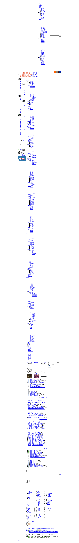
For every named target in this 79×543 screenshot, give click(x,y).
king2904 (39, 510)
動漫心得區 (32, 247)
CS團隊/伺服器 (32, 287)
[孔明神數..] (30, 404)
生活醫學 (29, 186)
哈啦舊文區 (32, 175)
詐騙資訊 (31, 174)
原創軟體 (31, 142)
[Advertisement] (54, 374)
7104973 (39, 503)
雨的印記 (28, 504)
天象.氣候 (31, 217)
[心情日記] (32, 450)
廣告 (40, 12)
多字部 (31, 328)
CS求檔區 (33, 290)
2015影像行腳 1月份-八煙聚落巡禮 (37, 444)
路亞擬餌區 (32, 202)
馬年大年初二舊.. (44, 362)
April (38, 507)
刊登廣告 (42, 13)
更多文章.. (45, 397)
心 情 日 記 (42, 42)
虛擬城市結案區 (32, 341)
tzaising (29, 495)
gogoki (29, 496)
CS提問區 (31, 289)
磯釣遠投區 (32, 201)
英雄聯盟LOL (30, 301)
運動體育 (29, 194)
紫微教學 (31, 104)
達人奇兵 (39, 515)
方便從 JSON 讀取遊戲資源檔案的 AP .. (38, 420)
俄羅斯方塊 (24, 119)
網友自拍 (31, 171)
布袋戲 (29, 241)
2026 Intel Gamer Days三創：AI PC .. (37, 417)
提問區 (31, 299)
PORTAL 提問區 (34, 296)
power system (36, 460)
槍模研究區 (32, 288)
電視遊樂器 (30, 329)
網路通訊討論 (32, 154)
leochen (39, 502)
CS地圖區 (31, 285)
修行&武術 (30, 121)
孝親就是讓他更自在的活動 (38, 455)
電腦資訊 (27, 126)
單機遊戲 (29, 303)
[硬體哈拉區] (30, 400)
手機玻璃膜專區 (32, 335)
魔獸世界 (31, 321)
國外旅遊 (31, 207)
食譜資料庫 (32, 250)
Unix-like (29, 152)
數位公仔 (42, 9)
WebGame (29, 306)
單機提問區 (32, 305)
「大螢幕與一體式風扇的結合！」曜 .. (38, 400)
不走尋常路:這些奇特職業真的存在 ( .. (38, 408)
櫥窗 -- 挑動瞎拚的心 (37, 390)
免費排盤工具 (43, 28)
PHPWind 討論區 (32, 161)
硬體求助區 (32, 129)
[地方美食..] (30, 414)
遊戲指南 (33, 316)
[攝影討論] (29, 433)
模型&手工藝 (30, 269)
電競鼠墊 (31, 339)
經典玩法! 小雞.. (29, 362)
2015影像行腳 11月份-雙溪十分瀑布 (37, 438)
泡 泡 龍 (43, 48)
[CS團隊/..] (29, 406)
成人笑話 (31, 231)
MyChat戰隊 (32, 302)
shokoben (38, 491)
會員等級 (42, 59)
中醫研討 (29, 123)
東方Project (30, 300)
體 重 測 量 (42, 52)
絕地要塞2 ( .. (32, 297)
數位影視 (29, 227)
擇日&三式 (30, 110)
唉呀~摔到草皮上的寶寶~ (38, 386)
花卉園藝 (29, 274)
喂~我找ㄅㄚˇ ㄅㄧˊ (37, 392)
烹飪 (32, 251)
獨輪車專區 (30, 276)
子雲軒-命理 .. (32, 94)
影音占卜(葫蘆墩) (44, 32)
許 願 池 (43, 49)
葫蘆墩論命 (20, 102)
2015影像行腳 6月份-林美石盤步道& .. (38, 441)
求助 (40, 57)
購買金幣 (42, 33)
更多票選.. (45, 448)
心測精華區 (32, 263)
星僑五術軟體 (30, 81)
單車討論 (29, 196)
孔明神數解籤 (32, 100)
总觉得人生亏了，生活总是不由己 (39, 466)
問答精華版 (34, 164)
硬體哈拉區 (32, 128)
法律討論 (31, 183)
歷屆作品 (31, 240)
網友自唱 (31, 170)
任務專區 (33, 314)
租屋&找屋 (30, 345)
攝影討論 (31, 220)
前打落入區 (32, 200)
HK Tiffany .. (32, 120)
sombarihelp (30, 492)
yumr (29, 498)
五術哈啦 (29, 124)
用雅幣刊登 (43, 16)
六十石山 (35, 385)
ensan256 (48, 502)
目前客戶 (42, 18)
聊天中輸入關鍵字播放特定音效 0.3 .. (38, 426)
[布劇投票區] (30, 434)
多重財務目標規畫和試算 (38, 453)
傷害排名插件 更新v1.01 (35, 427)
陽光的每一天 (36, 454)
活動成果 (29, 348)
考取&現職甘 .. (32, 184)
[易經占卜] (29, 405)
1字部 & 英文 (32, 324)
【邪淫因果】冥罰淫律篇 (38, 452)
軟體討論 (29, 144)
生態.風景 (31, 216)
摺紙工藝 (31, 272)
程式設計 (29, 158)
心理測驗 (29, 262)
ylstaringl (28, 511)
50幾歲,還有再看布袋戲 (36, 434)
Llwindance (50, 500)
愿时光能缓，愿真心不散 (38, 465)
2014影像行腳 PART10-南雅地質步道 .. (38, 446)
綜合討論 (31, 145)
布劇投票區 (32, 243)
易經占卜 (29, 106)
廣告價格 (42, 14)
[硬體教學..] (30, 417)
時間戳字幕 (43, 55)
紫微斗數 (29, 103)
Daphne (39, 505)
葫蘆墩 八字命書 (43, 30)
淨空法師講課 (32, 122)
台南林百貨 (36, 395)
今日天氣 (32, 521)
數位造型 (29, 349)
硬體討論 (29, 127)
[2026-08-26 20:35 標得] (22, 144)
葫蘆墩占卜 (20, 105)
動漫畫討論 (30, 245)
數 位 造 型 (42, 40)
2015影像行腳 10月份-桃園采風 (37, 439)
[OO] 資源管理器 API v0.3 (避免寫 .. (37, 423)
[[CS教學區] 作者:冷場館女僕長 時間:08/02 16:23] (43, 376)
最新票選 (29, 358)
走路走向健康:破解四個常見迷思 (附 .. (38, 407)
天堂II (31, 312)
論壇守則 (42, 58)
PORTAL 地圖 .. (34, 295)
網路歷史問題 (34, 155)
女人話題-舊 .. (34, 193)
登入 (40, 3)
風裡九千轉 (49, 508)
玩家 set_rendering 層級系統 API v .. (37, 422)
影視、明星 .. (32, 225)
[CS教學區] (30, 425)
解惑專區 (31, 185)
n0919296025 (39, 498)
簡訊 (40, 19)
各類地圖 (33, 315)
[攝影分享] (32, 379)
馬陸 (34, 463)
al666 (49, 494)
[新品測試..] (30, 402)
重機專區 (31, 267)
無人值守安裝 (32, 146)
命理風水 (27, 80)
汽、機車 (29, 264)
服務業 (31, 180)
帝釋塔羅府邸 (32, 117)
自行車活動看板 (32, 197)
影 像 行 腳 (42, 39)
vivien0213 (29, 515)
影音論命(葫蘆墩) (44, 31)
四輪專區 (31, 265)
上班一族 (29, 176)
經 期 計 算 (42, 51)
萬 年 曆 (43, 50)
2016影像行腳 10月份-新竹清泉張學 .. (38, 433)
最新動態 (29, 355)
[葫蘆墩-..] (29, 413)
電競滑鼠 (31, 337)
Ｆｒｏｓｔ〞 (29, 509)
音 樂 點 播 (42, 53)
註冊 (40, 4)
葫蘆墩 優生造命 (43, 29)
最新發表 (29, 356)
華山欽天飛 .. (34, 98)
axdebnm (28, 506)
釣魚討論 (29, 198)
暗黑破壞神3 (32, 318)
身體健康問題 (34, 405)
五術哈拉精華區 (32, 125)
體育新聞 (31, 195)
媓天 (28, 505)
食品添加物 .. (34, 255)
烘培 (32, 252)
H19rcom (49, 496)
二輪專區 (31, 266)
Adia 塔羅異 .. (32, 118)
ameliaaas (49, 499)
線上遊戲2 (30, 323)
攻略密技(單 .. (32, 304)
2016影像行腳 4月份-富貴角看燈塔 (37, 436)
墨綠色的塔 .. (32, 119)
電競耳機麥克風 (32, 338)
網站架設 (29, 159)
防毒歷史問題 (34, 157)
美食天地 (29, 249)
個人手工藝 (32, 273)
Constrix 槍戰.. (29, 373)
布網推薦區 (32, 242)
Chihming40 (39, 501)
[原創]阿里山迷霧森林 (37, 380)
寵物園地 (29, 268)
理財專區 (29, 261)
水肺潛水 (31, 209)
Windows (31, 147)
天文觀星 (29, 210)
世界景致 (31, 224)
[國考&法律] (30, 407)
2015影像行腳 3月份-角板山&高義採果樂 (38, 443)
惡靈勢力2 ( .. (32, 292)
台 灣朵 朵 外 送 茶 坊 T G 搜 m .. (37, 406)
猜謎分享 (31, 232)
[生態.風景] (32, 380)
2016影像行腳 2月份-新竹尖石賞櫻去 (37, 437)
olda (38, 506)
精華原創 (29, 357)
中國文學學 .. (32, 238)
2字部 (31, 325)
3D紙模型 (31, 271)
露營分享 (31, 208)
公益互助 (31, 172)
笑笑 (38, 504)
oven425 (28, 508)
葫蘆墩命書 (20, 107)
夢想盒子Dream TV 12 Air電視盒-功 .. (38, 412)
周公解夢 (42, 36)
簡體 (60, 71)
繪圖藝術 (29, 239)
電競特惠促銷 (32, 340)
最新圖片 (29, 475)
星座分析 (42, 34)
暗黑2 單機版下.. (36, 362)
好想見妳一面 (36, 450)
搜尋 (40, 6)
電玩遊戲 (27, 277)
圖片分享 (29, 222)
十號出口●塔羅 (32, 115)
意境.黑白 (31, 218)
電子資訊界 (32, 178)
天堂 (31, 319)
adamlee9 (28, 516)
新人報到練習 (30, 351)
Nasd (29, 494)
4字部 (31, 327)
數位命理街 (43, 37)
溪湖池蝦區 (32, 203)
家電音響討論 (32, 138)
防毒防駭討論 (32, 156)
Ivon (28, 510)
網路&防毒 (30, 153)
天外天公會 (34, 322)
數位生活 (29, 136)
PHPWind (19, 540)
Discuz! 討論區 (32, 165)
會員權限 (42, 60)
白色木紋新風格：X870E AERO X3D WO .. (39, 402)
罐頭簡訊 (42, 25)
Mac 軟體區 (32, 151)
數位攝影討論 (32, 137)
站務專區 (27, 346)
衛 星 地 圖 (42, 54)
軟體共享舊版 (32, 143)
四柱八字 (29, 101)
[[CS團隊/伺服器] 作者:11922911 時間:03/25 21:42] (29, 378)
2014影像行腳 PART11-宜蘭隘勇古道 (37, 445)
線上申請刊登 (43, 15)
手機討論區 (30, 140)
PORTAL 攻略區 (34, 294)
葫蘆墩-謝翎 (32, 88)
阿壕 (29, 497)
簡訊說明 (42, 20)
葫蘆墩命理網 (30, 85)
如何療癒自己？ (36, 456)
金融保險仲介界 (32, 177)
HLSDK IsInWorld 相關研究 (36, 425)
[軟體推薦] (29, 432)
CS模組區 (31, 284)
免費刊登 (42, 17)
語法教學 (42, 61)
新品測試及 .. (32, 135)
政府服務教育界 (32, 179)
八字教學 (31, 102)
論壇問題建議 (30, 352)
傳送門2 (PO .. (32, 293)
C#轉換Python (36, 461)
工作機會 (31, 181)
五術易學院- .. (32, 99)
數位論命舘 (43, 27)
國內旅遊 (31, 206)
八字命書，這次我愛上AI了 (35, 413)
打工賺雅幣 (43, 64)
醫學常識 (31, 187)
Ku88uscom (50, 493)
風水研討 (29, 108)
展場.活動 (31, 215)
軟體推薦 (29, 141)
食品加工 (33, 254)
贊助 (40, 7)
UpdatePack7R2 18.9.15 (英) (36, 432)
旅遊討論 (29, 205)
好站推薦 (31, 173)
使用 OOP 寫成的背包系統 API (37, 424)
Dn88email (50, 501)
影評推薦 (31, 228)
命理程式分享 (32, 83)
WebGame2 (32, 308)
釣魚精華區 (32, 199)
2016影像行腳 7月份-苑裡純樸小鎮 (37, 435)
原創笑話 (31, 230)
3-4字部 (31, 326)
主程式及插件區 (34, 162)
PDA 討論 (29, 139)
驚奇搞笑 (31, 223)
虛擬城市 (29, 334)
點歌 (23, 140)
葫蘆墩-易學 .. (32, 87)
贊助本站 (42, 8)
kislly (38, 495)
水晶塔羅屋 (32, 116)
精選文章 (29, 354)
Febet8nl (49, 495)
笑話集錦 (29, 229)
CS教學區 (31, 286)
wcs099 (38, 499)
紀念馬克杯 (43, 11)
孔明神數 (42, 35)
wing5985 (29, 493)
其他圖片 (31, 226)
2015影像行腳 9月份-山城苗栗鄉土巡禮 (38, 440)
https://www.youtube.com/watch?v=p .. (39, 457)
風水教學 (31, 109)
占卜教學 (31, 107)
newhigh (38, 492)
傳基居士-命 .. (32, 93)
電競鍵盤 (31, 336)
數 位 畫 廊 (42, 41)
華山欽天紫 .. (32, 96)
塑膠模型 (31, 270)
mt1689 (48, 504)
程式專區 (33, 313)
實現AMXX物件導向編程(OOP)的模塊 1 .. (38, 428)
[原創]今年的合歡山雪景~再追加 (39, 387)
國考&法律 (30, 182)
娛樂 (40, 38)
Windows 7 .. (32, 148)
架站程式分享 (32, 160)
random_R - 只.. (43, 373)
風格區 (33, 163)
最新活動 (42, 63)
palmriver (49, 498)
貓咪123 (48, 503)
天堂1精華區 (34, 320)
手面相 (29, 105)
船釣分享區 (32, 204)
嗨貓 (28, 517)
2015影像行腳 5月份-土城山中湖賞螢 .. (38, 442)
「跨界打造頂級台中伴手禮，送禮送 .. (38, 414)
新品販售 (29, 343)
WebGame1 (32, 307)
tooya (28, 507)
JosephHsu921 (49, 507)
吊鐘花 (35, 381)
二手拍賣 (29, 344)
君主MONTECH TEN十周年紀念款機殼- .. (39, 415)
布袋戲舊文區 (32, 244)
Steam (29, 291)
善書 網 (35, 451)
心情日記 (29, 350)
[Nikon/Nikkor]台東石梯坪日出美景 (39, 382)
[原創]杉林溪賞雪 (37, 384)
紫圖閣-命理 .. (32, 95)
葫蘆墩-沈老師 (32, 86)
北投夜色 (35, 379)
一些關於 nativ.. (36, 373)
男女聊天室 (43, 56)
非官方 (33, 317)
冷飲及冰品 (34, 253)
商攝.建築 (31, 219)
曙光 (34, 391)
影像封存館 (32, 221)
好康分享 (29, 342)
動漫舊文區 (32, 246)
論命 (40, 26)
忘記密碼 (40, 5)
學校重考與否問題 (35, 404)
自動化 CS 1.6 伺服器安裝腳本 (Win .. (38, 421)
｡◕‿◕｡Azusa (29, 512)
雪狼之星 (28, 518)
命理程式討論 (32, 82)
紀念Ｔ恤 (42, 10)
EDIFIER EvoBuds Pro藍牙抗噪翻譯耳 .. (38, 409)
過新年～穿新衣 (36, 394)
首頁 (40, 65)
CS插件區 (31, 283)
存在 (34, 464)
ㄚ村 (29, 491)
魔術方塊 (29, 275)
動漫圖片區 (32, 248)
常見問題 (42, 62)
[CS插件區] (30, 420)
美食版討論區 (32, 260)
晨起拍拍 (35, 393)
